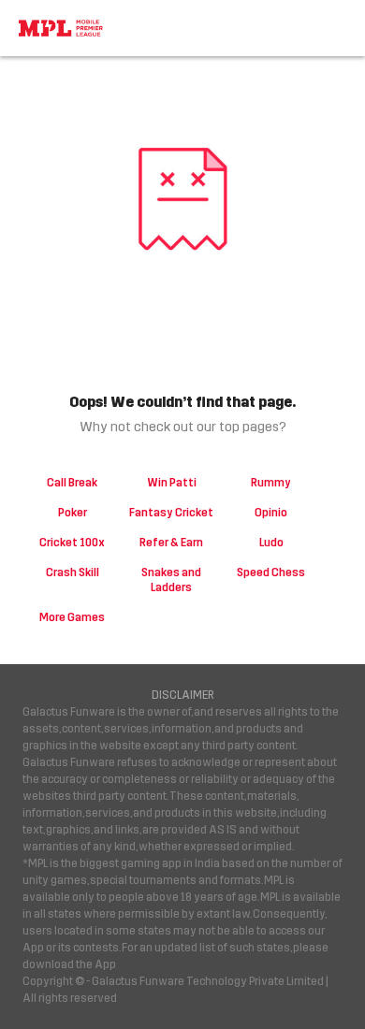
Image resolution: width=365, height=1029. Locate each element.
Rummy (271, 482)
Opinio (271, 512)
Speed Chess (271, 572)
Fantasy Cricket (171, 512)
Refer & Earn (171, 542)
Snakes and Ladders (171, 580)
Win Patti (172, 482)
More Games (72, 617)
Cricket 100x (72, 542)
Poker (72, 512)
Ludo (271, 542)
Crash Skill (72, 572)
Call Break (72, 482)
